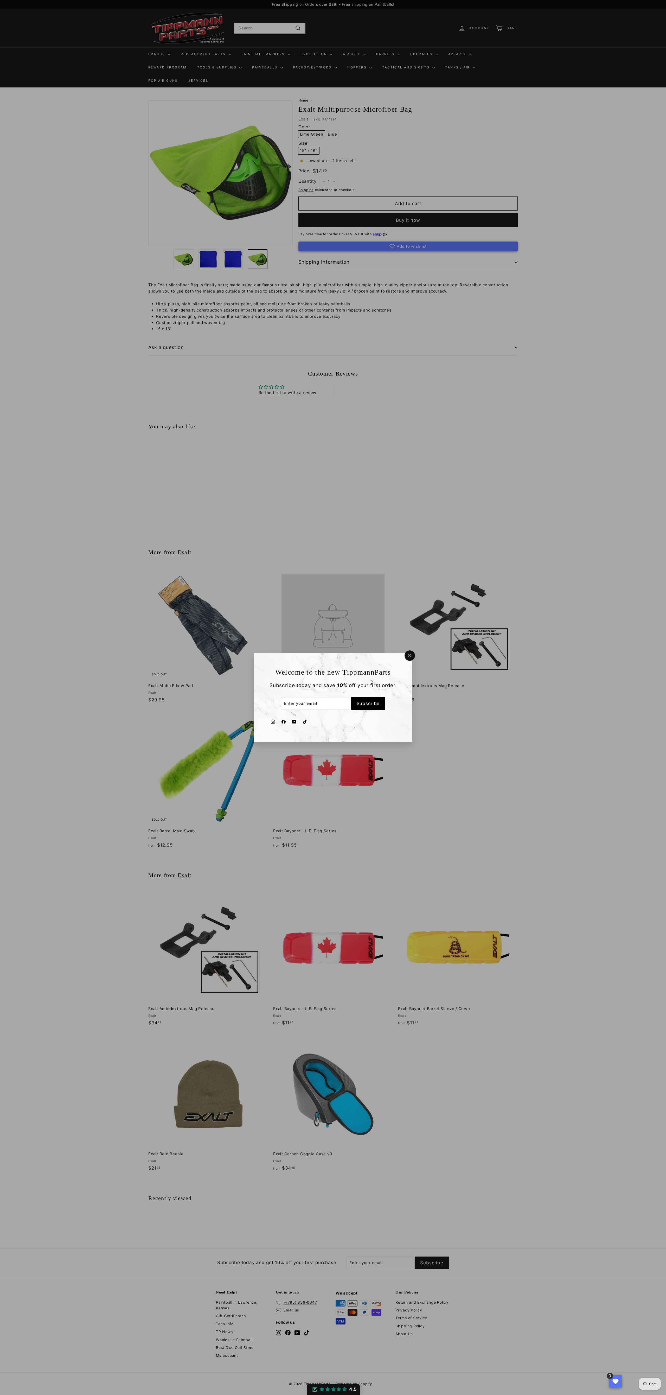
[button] (333, 1389)
